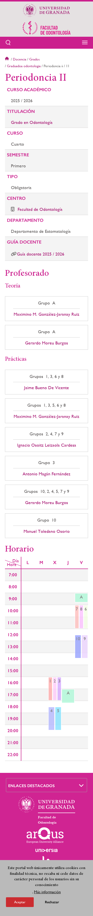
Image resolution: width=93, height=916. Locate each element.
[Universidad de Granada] (46, 10)
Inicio (7, 59)
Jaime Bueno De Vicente (46, 387)
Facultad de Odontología (40, 209)
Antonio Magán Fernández (46, 473)
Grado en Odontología (32, 122)
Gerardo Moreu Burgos (46, 342)
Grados (34, 59)
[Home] (47, 27)
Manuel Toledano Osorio (47, 531)
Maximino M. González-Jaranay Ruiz (46, 314)
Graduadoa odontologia (24, 66)
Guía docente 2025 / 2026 (40, 254)
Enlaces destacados (31, 785)
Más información (47, 892)
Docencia (19, 59)
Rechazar (52, 902)
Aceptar (20, 902)
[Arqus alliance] (45, 835)
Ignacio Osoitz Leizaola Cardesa (46, 445)
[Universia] (46, 850)
